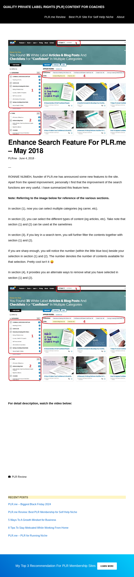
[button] (128, 17)
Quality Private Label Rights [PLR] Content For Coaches (53, 6)
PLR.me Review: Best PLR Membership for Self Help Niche (42, 512)
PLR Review (19, 476)
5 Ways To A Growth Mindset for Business (32, 520)
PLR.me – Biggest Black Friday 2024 (29, 504)
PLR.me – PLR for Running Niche (27, 535)
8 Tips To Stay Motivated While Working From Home (38, 527)
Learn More (107, 566)
